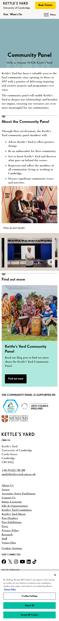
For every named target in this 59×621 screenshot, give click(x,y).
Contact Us (9, 497)
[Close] (55, 575)
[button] (29, 336)
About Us (8, 485)
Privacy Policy (10, 530)
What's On (16, 14)
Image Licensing (12, 501)
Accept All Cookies (29, 615)
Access (6, 489)
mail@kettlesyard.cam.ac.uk (19, 474)
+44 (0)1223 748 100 (13, 470)
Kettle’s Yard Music (14, 514)
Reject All (29, 605)
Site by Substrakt (11, 569)
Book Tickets (45, 5)
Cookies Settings (12, 548)
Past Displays (10, 518)
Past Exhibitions (12, 522)
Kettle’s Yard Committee (17, 509)
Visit (5, 14)
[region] (29, 595)
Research (7, 534)
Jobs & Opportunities (15, 505)
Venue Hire (9, 542)
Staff (4, 538)
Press (5, 526)
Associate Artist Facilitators (19, 493)
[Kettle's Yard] (18, 435)
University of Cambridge (16, 8)
